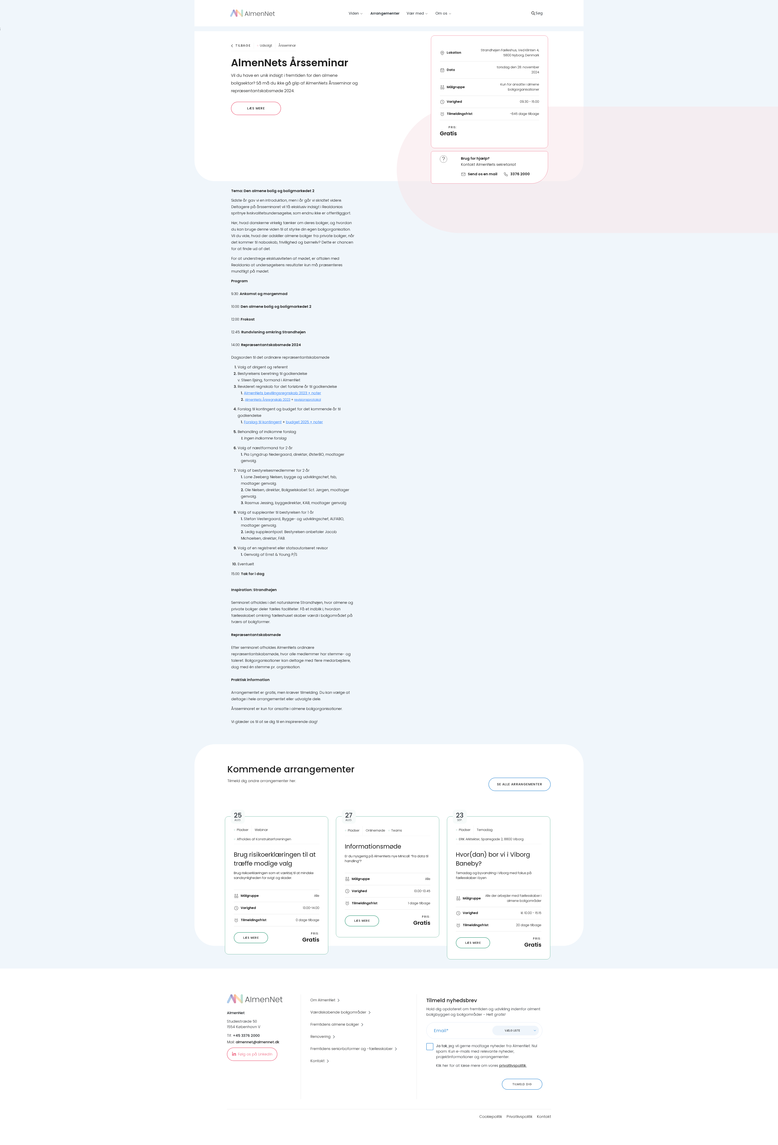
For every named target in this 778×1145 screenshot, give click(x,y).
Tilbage (243, 45)
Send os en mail (482, 173)
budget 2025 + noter (304, 421)
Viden (354, 13)
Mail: (253, 1042)
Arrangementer (385, 13)
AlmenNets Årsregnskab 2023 (267, 399)
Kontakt (544, 1116)
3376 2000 (520, 173)
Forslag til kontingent (263, 421)
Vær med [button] (415, 13)
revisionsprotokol (307, 399)
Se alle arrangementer (519, 784)
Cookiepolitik (490, 1116)
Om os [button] (441, 13)
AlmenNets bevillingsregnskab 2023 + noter (282, 393)
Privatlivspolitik (519, 1116)
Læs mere (256, 108)
